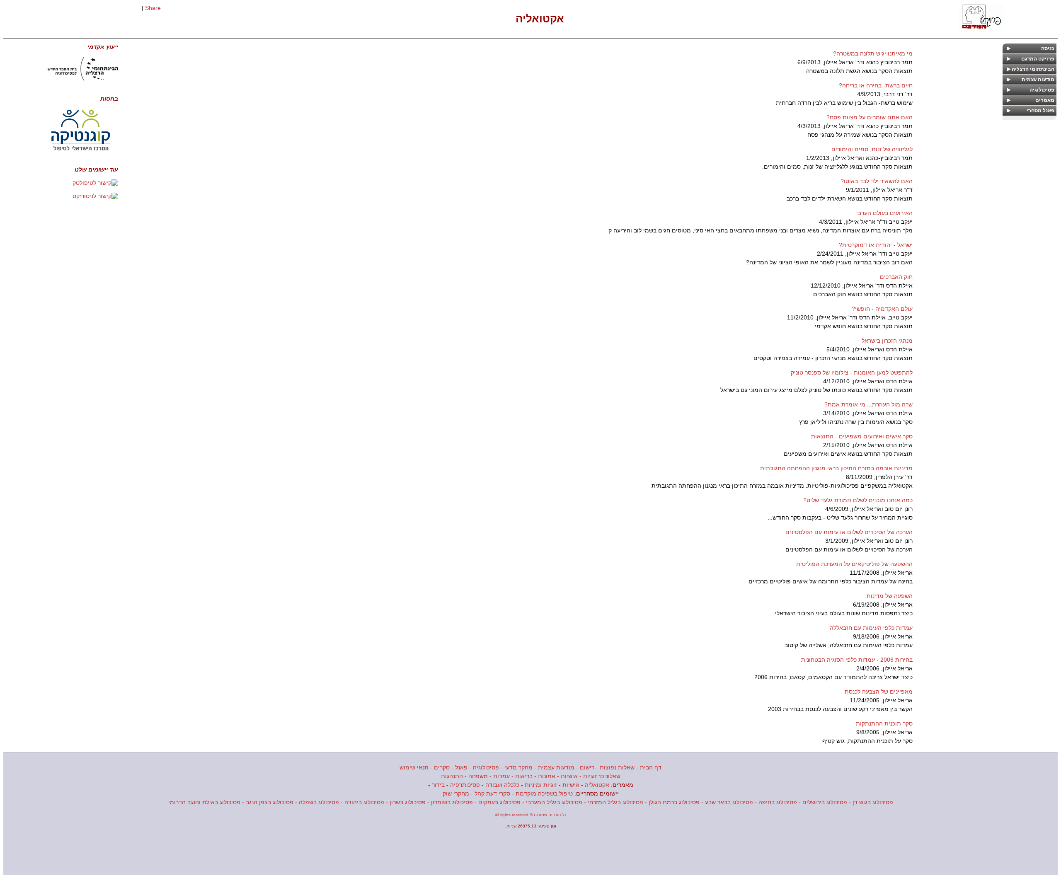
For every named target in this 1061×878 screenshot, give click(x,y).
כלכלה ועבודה (502, 784)
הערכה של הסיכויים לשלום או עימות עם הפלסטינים (849, 532)
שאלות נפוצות (617, 767)
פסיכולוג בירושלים (824, 802)
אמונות (546, 776)
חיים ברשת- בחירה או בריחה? (876, 85)
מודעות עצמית (556, 767)
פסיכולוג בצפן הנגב (269, 802)
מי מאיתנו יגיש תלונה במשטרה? (873, 53)
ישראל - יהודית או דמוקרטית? (876, 245)
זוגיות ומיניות (541, 784)
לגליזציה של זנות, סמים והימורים (872, 149)
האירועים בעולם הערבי (884, 213)
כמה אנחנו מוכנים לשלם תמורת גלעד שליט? (858, 500)
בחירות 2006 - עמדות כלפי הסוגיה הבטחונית (857, 659)
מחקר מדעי (518, 767)
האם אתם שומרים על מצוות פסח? (869, 117)
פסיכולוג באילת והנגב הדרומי (204, 802)
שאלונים (610, 776)
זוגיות (590, 776)
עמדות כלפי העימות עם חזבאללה (871, 627)
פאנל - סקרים (451, 767)
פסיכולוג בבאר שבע (729, 802)
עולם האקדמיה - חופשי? (882, 308)
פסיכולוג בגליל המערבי (554, 802)
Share (153, 8)
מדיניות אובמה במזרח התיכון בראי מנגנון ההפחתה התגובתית (836, 468)
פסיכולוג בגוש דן (873, 802)
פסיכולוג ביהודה (364, 802)
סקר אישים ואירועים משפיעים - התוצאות (862, 436)
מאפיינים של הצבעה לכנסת (879, 691)
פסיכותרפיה (465, 784)
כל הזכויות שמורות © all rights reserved (530, 815)
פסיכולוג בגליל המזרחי (615, 802)
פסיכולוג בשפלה (319, 802)
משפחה (478, 776)
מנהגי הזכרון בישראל (887, 340)
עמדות (501, 776)
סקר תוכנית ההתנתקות (884, 723)
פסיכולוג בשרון (408, 802)
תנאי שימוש (414, 767)
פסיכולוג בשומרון (452, 802)
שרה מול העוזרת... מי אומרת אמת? (868, 404)
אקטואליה (597, 784)
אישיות (569, 776)
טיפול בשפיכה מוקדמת (544, 793)
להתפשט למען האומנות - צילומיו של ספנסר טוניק (852, 372)
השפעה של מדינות (890, 596)
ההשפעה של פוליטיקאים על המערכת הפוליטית (854, 564)
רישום (587, 767)
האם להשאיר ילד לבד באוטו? (877, 181)
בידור (438, 784)
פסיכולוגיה (486, 767)
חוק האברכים (896, 276)
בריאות (524, 776)
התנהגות (452, 776)
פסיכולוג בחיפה (777, 802)
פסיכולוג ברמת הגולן (674, 802)
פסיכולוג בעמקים (499, 802)
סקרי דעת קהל (492, 793)
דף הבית (650, 767)
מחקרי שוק (456, 793)
